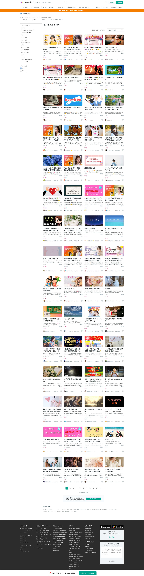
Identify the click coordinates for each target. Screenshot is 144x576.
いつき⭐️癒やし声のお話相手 (90, 59)
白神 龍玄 (89, 481)
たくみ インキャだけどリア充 (90, 210)
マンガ (56, 511)
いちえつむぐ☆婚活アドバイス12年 (49, 391)
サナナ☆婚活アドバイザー (48, 300)
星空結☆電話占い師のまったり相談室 (69, 481)
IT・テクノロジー (104, 509)
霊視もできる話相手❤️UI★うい (110, 331)
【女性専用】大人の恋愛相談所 (69, 421)
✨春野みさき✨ (90, 240)
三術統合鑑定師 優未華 (70, 210)
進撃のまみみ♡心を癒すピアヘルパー (110, 361)
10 (97, 488)
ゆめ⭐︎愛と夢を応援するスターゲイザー (111, 89)
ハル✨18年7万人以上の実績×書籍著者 (49, 361)
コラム (44, 55)
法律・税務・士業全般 (64, 511)
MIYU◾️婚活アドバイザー (89, 300)
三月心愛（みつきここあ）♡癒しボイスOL (90, 180)
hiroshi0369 (89, 421)
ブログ (35, 17)
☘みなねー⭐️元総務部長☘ (69, 150)
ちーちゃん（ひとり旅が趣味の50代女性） (70, 331)
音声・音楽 (83, 509)
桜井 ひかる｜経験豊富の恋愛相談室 (49, 240)
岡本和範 (47, 331)
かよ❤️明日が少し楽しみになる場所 (69, 300)
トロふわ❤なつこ (48, 59)
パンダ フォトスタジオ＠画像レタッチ (69, 59)
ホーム (21, 17)
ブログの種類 (23, 66)
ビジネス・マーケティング (54, 509)
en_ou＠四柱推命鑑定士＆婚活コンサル (69, 240)
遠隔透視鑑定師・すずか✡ (48, 421)
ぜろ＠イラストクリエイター (110, 150)
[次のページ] (100, 488)
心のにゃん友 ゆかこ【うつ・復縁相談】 (90, 270)
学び (44, 206)
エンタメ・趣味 (47, 511)
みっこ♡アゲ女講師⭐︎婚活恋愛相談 (111, 59)
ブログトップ (28, 17)
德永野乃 (88, 451)
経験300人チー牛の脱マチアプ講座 (48, 120)
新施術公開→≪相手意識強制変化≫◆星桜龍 (69, 361)
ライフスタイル (108, 175)
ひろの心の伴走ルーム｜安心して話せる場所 (48, 180)
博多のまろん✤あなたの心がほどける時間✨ (110, 180)
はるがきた (109, 120)
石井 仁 (68, 391)
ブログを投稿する (94, 499)
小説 (44, 115)
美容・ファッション (109, 145)
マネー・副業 (73, 511)
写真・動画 (66, 55)
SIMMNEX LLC (89, 391)
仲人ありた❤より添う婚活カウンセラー (90, 331)
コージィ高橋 (110, 451)
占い (85, 115)
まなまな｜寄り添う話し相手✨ (110, 481)
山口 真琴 (47, 270)
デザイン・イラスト (65, 509)
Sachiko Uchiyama (110, 300)
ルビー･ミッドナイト (90, 120)
